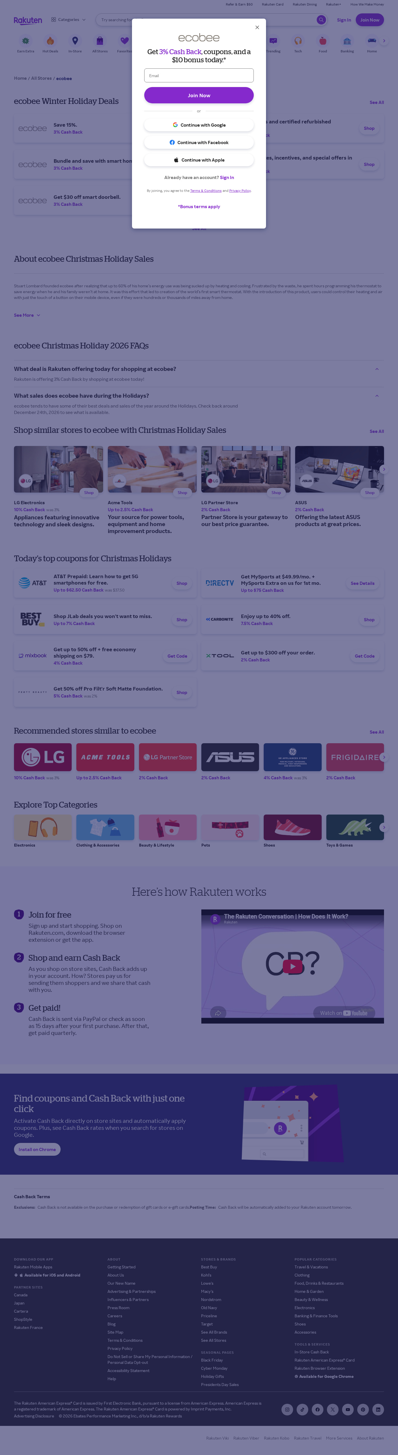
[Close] (257, 27)
